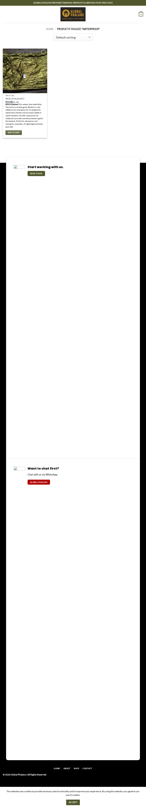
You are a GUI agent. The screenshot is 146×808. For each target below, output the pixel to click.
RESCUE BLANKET (15, 98)
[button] (4, 14)
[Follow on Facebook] (131, 776)
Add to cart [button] (14, 132)
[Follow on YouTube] (140, 776)
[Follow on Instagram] (136, 776)
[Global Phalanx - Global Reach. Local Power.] (73, 14)
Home (50, 28)
